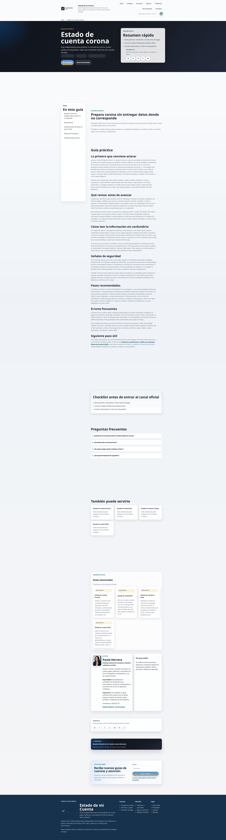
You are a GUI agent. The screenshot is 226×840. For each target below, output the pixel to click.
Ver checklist (67, 62)
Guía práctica (68, 122)
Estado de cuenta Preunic (130, 342)
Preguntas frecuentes (71, 133)
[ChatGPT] (128, 58)
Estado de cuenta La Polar (100, 344)
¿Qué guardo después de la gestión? (106, 455)
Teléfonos (158, 3)
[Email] (119, 728)
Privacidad (135, 780)
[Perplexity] (133, 58)
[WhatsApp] (110, 728)
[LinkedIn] (105, 728)
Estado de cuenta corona (75, 20)
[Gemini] (143, 58)
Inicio (122, 3)
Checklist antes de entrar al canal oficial (73, 128)
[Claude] (148, 58)
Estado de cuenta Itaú (147, 342)
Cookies (155, 810)
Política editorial (108, 707)
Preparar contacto (143, 812)
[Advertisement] (113, 85)
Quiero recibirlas (145, 773)
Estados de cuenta (127, 805)
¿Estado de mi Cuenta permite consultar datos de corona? (114, 436)
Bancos (148, 3)
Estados (130, 3)
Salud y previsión (142, 810)
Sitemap (155, 812)
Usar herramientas (83, 62)
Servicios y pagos (127, 807)
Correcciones (120, 707)
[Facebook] (100, 728)
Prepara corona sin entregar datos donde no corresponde (72, 116)
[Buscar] (161, 13)
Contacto (158, 9)
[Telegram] (114, 728)
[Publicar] (95, 728)
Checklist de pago (127, 810)
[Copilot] (138, 58)
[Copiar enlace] (124, 728)
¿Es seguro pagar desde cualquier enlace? (108, 449)
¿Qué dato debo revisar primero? (105, 442)
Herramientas (147, 9)
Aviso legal (156, 805)
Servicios (139, 3)
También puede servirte (72, 138)
